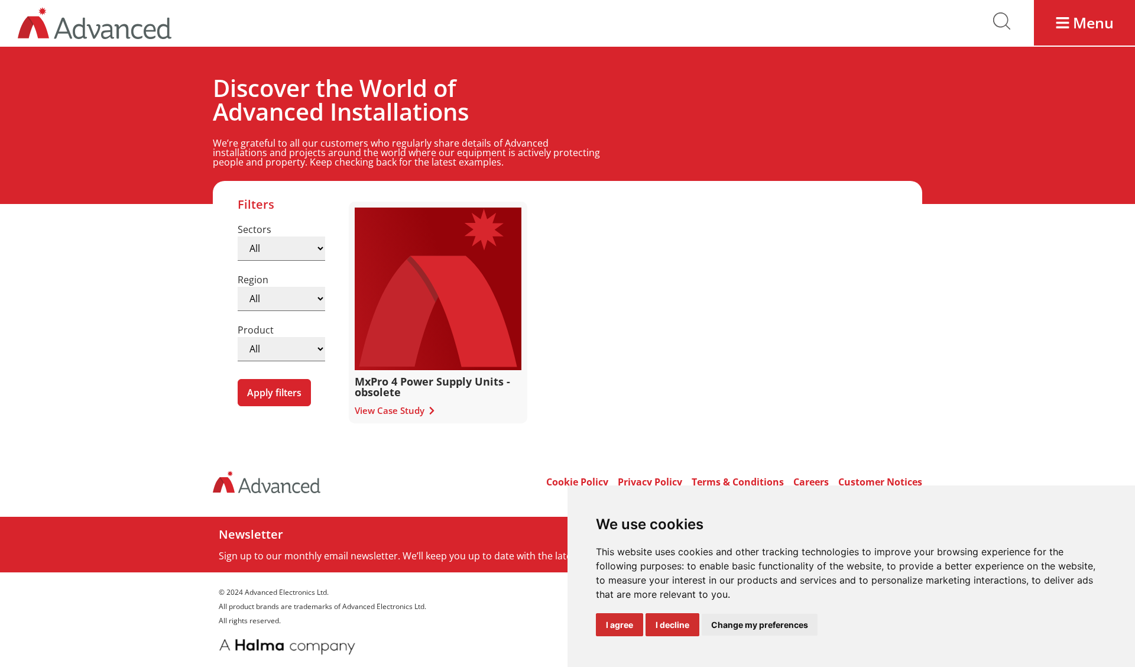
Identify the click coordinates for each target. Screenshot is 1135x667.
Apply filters (274, 392)
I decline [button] (672, 625)
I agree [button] (619, 625)
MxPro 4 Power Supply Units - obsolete (432, 386)
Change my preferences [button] (759, 625)
